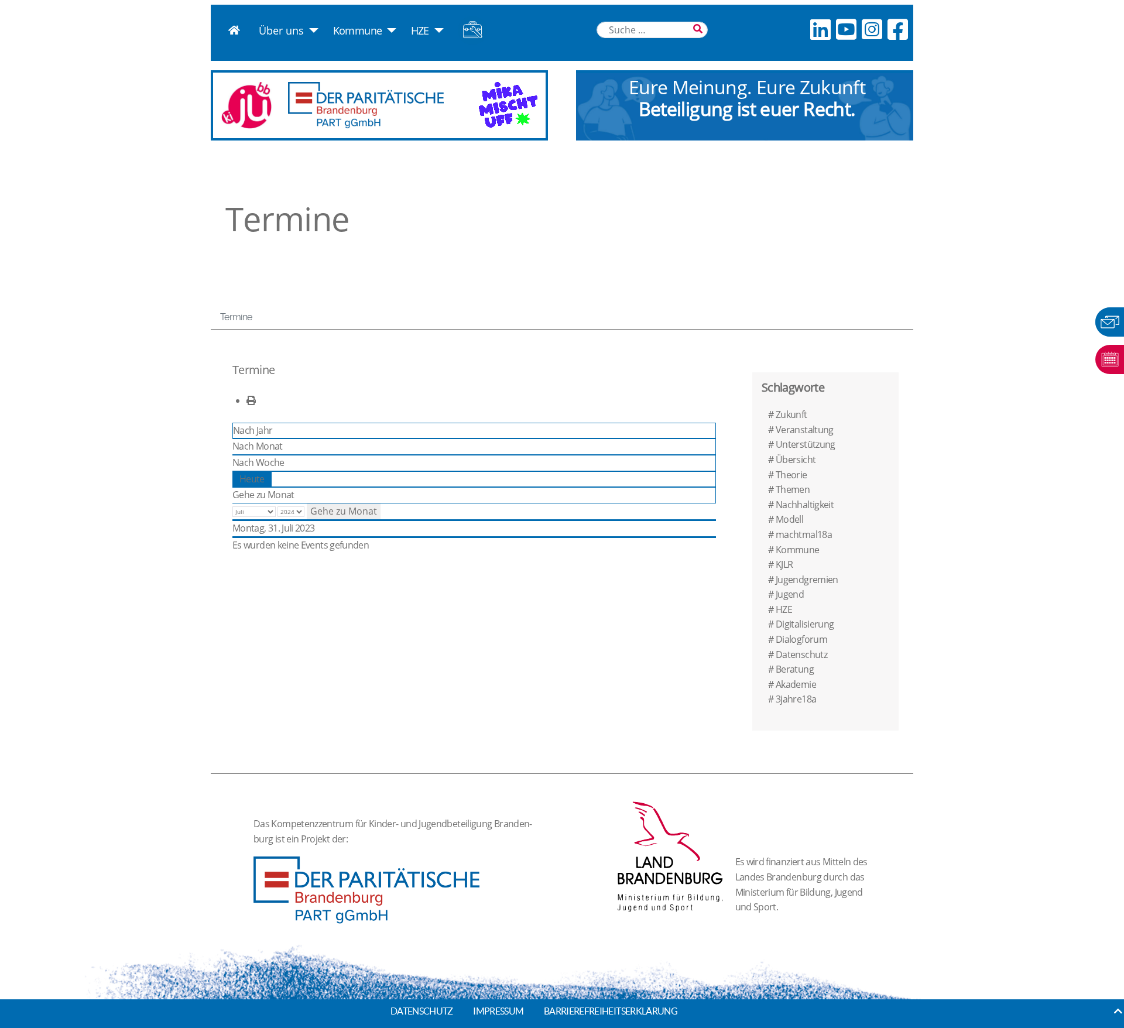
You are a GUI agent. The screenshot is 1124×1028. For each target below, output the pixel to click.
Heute (252, 478)
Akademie (796, 684)
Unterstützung (805, 444)
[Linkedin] (820, 29)
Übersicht (795, 459)
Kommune (357, 30)
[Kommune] (389, 30)
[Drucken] (250, 400)
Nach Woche (258, 462)
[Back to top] (1118, 1011)
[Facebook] (897, 29)
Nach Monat (257, 446)
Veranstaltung (805, 429)
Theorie (791, 474)
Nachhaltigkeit (805, 504)
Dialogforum (801, 639)
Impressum (498, 1011)
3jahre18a (796, 699)
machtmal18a (804, 534)
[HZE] (436, 30)
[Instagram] (872, 29)
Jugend (790, 594)
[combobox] (652, 30)
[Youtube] (846, 29)
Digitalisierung (805, 624)
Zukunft (791, 414)
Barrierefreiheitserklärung (610, 1011)
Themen (793, 489)
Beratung (795, 669)
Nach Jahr (252, 430)
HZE (420, 30)
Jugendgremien (807, 579)
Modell (789, 519)
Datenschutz (801, 654)
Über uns (281, 30)
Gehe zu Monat (263, 494)
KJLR (784, 564)
